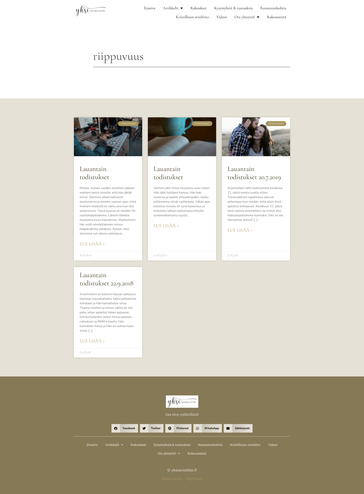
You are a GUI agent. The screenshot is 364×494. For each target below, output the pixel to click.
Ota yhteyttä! (245, 17)
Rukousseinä (276, 17)
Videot (222, 17)
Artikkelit (170, 8)
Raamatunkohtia (273, 8)
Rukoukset (198, 8)
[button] (124, 428)
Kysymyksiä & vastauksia (233, 8)
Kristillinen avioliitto (192, 17)
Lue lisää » (92, 244)
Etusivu (149, 8)
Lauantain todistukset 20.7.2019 (254, 173)
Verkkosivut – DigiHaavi (182, 478)
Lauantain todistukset (94, 173)
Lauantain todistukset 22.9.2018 (106, 279)
